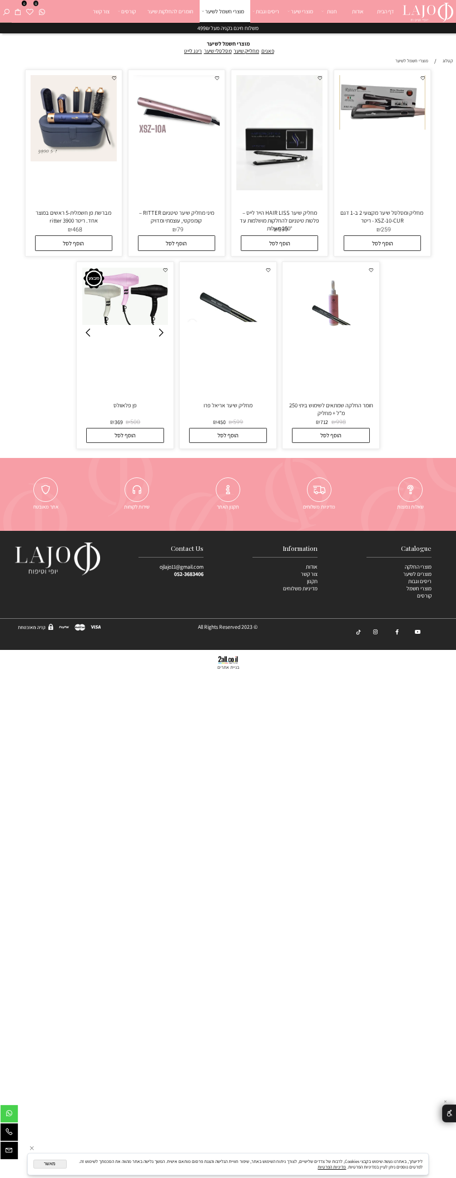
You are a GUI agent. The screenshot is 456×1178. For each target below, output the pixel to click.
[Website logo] (427, 11)
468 (77, 229)
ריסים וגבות (267, 11)
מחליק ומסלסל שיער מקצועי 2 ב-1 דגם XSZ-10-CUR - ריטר (382, 216)
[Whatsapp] (41, 11)
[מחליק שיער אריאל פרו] (228, 320)
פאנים (267, 51)
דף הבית (385, 11)
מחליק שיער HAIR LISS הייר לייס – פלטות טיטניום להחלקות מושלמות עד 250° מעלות (279, 220)
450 (221, 422)
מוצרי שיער (302, 11)
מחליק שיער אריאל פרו (228, 405)
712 (324, 422)
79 (180, 229)
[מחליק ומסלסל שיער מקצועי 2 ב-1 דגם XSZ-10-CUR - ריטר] (382, 127)
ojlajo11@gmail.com (182, 566)
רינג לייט (193, 51)
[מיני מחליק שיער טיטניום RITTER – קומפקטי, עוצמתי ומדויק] (176, 158)
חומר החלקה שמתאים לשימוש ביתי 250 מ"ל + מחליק (331, 409)
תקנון (312, 581)
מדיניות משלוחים (300, 588)
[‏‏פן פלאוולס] (125, 323)
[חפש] (6, 11)
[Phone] (9, 1133)
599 (283, 229)
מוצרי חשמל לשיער (224, 11)
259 (386, 229)
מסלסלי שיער (218, 51)
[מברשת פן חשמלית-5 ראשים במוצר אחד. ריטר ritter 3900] (74, 159)
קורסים (128, 11)
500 (135, 422)
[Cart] (17, 11)
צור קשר (101, 11)
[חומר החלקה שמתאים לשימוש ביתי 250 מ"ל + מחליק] (331, 352)
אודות (358, 11)
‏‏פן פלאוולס (125, 405)
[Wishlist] (29, 11)
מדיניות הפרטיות (332, 1167)
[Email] (9, 1152)
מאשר (50, 1163)
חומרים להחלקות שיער (170, 11)
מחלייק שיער (246, 51)
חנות (332, 11)
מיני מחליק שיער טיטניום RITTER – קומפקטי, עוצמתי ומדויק (176, 216)
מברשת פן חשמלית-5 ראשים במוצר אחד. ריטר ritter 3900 (73, 216)
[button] (382, 243)
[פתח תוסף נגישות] (449, 1114)
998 (341, 422)
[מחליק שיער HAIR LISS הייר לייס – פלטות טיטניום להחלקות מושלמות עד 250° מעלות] (279, 188)
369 (119, 422)
